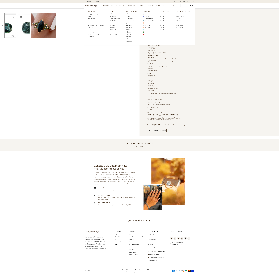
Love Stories (118, 247)
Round (130, 14)
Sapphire (147, 16)
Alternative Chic (179, 25)
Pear (130, 34)
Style (112, 11)
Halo (113, 25)
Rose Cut (130, 41)
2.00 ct (162, 25)
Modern (114, 20)
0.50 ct (162, 14)
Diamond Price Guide (134, 244)
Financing (178, 1)
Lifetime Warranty (103, 187)
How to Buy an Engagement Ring (136, 237)
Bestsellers (90, 16)
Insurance (150, 244)
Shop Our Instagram (93, 29)
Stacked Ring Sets (92, 32)
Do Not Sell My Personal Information (156, 247)
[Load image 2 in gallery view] (43, 25)
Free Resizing (151, 234)
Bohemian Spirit (180, 14)
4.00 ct (162, 32)
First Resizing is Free (104, 202)
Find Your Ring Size (133, 254)
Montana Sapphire (149, 20)
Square (130, 25)
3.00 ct (162, 29)
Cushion (130, 27)
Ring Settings (132, 239)
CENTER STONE (131, 11)
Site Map (133, 272)
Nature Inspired (116, 14)
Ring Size (89, 1)
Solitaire (114, 23)
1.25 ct (162, 20)
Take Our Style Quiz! (93, 18)
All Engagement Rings (93, 14)
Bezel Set (114, 29)
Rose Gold (90, 27)
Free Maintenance (152, 237)
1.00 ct (162, 18)
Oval (129, 16)
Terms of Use (138, 270)
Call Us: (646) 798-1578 (153, 125)
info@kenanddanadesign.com (157, 257)
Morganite (147, 27)
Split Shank (115, 32)
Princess (130, 30)
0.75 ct (162, 16)
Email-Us (168, 125)
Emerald (147, 32)
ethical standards (105, 174)
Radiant (130, 32)
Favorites (91, 11)
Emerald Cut (131, 20)
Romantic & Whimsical (93, 34)
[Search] (187, 5)
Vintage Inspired (116, 18)
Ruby (146, 34)
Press (116, 244)
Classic (114, 16)
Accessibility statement (127, 270)
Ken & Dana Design (93, 270)
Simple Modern (179, 27)
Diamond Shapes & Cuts (134, 242)
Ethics (116, 234)
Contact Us (187, 1)
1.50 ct (162, 23)
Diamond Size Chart (133, 247)
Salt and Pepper (149, 18)
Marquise (130, 18)
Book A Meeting (180, 125)
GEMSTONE (147, 11)
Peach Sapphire (149, 23)
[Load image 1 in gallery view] (17, 25)
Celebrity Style (132, 252)
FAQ (116, 239)
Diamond (147, 14)
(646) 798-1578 (153, 260)
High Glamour (179, 18)
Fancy (129, 36)
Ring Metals (131, 249)
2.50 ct (162, 27)
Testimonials (118, 242)
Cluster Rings (91, 36)
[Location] (193, 1)
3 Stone (114, 27)
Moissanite (147, 25)
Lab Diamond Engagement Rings (96, 25)
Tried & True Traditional (182, 29)
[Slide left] (2, 10)
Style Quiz (97, 1)
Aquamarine (148, 29)
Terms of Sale (125, 272)
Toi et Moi (114, 34)
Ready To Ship (91, 23)
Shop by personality (183, 11)
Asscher (130, 23)
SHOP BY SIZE (165, 11)
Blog (130, 234)
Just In (89, 20)
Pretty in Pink (179, 20)
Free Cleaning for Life (104, 195)
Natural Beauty (179, 23)
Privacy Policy (146, 270)
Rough (130, 39)
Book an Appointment (154, 254)
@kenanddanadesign (139, 220)
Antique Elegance (180, 16)
